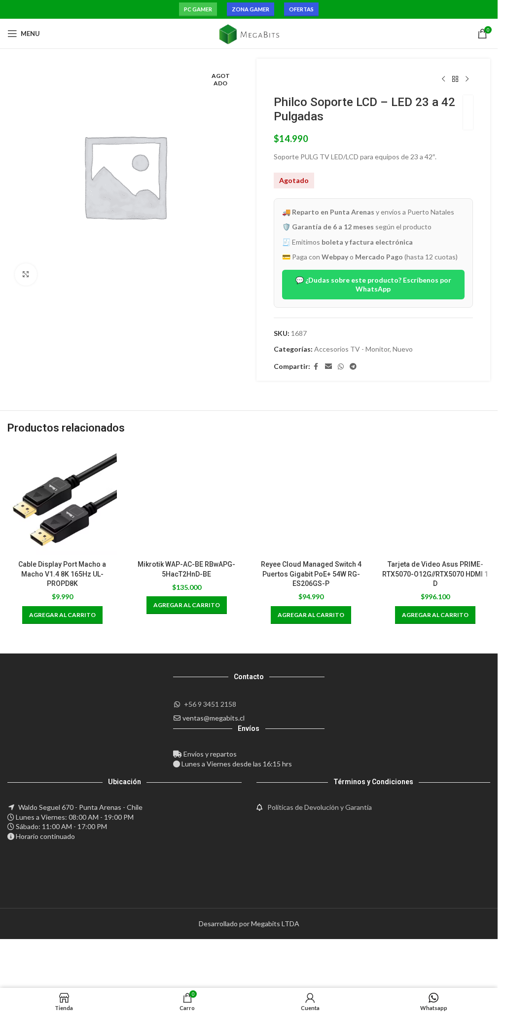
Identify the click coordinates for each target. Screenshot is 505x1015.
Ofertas (301, 9)
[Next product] (467, 79)
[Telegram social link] (353, 366)
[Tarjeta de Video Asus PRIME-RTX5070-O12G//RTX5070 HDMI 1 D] (435, 500)
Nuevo (403, 349)
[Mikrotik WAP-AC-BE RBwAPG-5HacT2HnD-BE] (186, 500)
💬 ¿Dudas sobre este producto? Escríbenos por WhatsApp (373, 284)
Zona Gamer (250, 9)
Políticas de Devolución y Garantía (319, 807)
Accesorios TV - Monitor (352, 349)
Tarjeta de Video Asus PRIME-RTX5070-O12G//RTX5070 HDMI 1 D (435, 573)
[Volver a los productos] (455, 79)
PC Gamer (198, 9)
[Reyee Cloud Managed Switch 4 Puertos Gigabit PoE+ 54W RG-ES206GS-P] (311, 500)
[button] (62, 615)
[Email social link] (328, 366)
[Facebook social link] (316, 366)
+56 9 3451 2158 (210, 704)
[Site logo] (249, 33)
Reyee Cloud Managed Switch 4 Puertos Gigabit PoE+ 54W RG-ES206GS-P (311, 573)
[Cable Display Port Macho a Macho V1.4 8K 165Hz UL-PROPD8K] (62, 500)
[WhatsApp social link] (341, 366)
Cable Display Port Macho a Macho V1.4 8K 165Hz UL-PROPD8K (62, 573)
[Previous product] (443, 79)
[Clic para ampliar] (26, 274)
